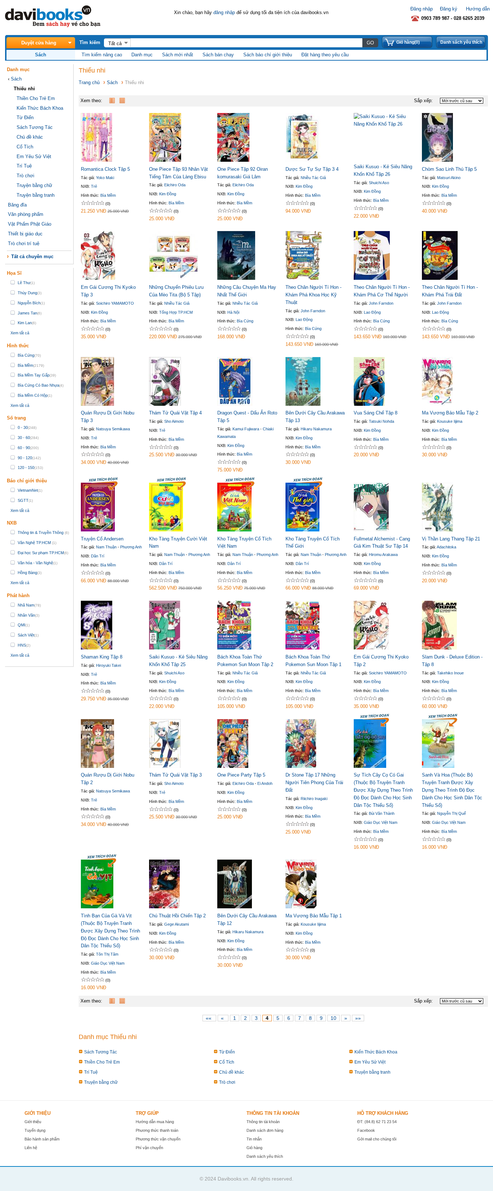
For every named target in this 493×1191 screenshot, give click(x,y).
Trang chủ (89, 82)
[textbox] (246, 42)
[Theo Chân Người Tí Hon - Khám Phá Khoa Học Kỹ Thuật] (303, 278)
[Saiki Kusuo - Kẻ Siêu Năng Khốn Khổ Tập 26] (384, 124)
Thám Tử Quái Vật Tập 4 (175, 413)
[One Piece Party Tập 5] (232, 766)
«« (208, 1018)
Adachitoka (446, 547)
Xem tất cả (19, 333)
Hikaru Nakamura (316, 429)
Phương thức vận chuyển (158, 1139)
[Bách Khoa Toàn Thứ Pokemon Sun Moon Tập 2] (234, 648)
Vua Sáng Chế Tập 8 (375, 413)
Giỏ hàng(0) (408, 42)
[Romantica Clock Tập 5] (96, 160)
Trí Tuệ (24, 166)
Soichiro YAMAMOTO (115, 303)
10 (333, 1018)
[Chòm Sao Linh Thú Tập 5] (437, 160)
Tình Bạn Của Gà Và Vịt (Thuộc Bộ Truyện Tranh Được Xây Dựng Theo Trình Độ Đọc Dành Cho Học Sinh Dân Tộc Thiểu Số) (110, 930)
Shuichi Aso (379, 183)
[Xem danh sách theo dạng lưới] (123, 100)
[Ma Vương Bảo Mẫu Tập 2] (437, 404)
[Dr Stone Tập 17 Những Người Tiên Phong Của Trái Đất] (300, 766)
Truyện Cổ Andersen (102, 539)
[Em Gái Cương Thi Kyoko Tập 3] (98, 278)
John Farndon (313, 311)
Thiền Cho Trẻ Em (36, 98)
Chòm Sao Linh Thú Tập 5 (449, 169)
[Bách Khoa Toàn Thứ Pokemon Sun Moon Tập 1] (302, 648)
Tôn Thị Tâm (107, 954)
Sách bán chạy (218, 54)
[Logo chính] (52, 25)
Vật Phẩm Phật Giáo (29, 224)
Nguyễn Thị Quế (451, 813)
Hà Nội (233, 312)
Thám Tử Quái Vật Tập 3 (175, 775)
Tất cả (115, 43)
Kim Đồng (167, 194)
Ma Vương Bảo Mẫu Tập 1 (313, 915)
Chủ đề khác (30, 137)
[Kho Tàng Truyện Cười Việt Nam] (166, 530)
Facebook (366, 1130)
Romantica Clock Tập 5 (105, 169)
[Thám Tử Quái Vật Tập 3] (164, 766)
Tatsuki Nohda (381, 421)
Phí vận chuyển (149, 1148)
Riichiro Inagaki (314, 798)
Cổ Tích (25, 146)
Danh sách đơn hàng (265, 1130)
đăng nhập (224, 12)
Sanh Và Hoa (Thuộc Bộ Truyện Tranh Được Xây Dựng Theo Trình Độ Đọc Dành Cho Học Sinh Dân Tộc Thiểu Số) (452, 790)
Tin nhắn (254, 1139)
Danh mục (142, 54)
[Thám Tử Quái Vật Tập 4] (165, 404)
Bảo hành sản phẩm (42, 1139)
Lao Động (304, 319)
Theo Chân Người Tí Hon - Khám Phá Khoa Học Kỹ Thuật (313, 294)
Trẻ (94, 186)
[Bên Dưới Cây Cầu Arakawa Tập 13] (302, 404)
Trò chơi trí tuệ (23, 243)
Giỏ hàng (254, 1148)
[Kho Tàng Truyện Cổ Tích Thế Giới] (302, 530)
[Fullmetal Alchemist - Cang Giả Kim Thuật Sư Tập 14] (371, 530)
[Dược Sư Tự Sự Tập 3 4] (302, 160)
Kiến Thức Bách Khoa (40, 108)
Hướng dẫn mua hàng (155, 1122)
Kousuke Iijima (449, 421)
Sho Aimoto (174, 421)
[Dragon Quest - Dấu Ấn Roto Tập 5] (234, 404)
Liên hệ (31, 1148)
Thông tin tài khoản (263, 1122)
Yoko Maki (105, 177)
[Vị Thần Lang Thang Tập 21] (437, 530)
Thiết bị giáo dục (25, 233)
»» (358, 1018)
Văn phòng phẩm (25, 214)
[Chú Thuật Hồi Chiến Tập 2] (164, 906)
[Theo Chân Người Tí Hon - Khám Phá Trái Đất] (440, 278)
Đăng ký (448, 9)
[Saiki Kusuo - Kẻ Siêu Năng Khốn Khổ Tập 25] (164, 648)
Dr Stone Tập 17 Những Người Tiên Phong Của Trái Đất (314, 782)
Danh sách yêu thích (461, 42)
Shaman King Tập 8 (101, 657)
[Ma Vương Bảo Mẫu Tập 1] (301, 906)
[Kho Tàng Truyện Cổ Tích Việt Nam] (234, 530)
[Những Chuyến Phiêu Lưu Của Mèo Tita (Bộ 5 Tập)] (173, 278)
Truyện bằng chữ (34, 185)
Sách (16, 79)
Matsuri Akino (449, 177)
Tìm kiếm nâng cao (102, 54)
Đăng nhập (421, 9)
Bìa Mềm (108, 195)
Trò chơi (25, 175)
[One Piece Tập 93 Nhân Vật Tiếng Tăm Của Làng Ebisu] (165, 160)
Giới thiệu (33, 1122)
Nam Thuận (106, 547)
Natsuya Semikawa (113, 429)
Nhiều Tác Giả (313, 177)
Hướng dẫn (478, 9)
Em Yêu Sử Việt (34, 156)
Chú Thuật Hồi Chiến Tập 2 (177, 915)
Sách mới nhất (177, 54)
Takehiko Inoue (450, 673)
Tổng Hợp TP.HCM (176, 312)
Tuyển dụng (35, 1130)
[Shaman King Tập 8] (96, 648)
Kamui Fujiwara (245, 429)
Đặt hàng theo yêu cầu (325, 54)
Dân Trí (97, 556)
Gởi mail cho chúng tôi (376, 1139)
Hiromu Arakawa (383, 554)
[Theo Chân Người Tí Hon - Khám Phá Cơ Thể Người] (372, 278)
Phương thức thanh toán (157, 1130)
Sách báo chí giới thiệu (267, 54)
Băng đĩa (17, 205)
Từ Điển (25, 117)
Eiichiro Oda (175, 185)
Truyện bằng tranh (35, 195)
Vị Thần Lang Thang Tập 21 (451, 539)
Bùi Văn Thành (381, 813)
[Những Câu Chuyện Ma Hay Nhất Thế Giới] (236, 278)
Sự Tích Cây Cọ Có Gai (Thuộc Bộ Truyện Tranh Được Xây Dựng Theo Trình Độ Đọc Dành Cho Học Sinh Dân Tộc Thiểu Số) (383, 790)
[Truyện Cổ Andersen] (98, 530)
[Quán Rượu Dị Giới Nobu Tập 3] (97, 404)
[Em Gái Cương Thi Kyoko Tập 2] (371, 648)
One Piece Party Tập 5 (241, 775)
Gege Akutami (176, 924)
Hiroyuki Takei (108, 665)
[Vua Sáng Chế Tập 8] (369, 404)
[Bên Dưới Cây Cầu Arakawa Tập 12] (234, 906)
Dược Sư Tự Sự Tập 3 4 (312, 169)
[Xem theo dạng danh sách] (113, 100)
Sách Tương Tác (35, 127)
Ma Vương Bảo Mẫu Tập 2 (450, 413)
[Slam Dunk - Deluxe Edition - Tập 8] (439, 648)
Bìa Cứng (245, 321)
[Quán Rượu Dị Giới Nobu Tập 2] (97, 766)
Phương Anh (131, 547)
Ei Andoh (264, 783)
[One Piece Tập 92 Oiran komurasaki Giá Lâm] (233, 160)
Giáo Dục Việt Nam (380, 822)
